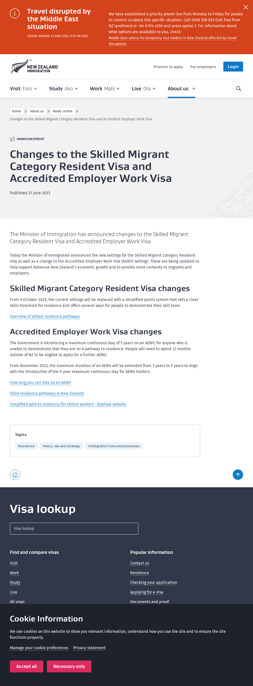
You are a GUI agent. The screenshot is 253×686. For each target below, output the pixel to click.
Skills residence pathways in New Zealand (47, 393)
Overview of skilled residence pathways (45, 316)
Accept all (26, 666)
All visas (17, 601)
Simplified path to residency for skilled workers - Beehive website (68, 404)
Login (233, 66)
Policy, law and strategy (61, 446)
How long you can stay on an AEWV (40, 382)
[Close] (246, 7)
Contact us (139, 563)
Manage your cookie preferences (39, 647)
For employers (203, 66)
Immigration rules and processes (114, 446)
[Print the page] (15, 474)
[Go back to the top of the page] (238, 474)
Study (15, 582)
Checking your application (153, 582)
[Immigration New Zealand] (34, 66)
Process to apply (168, 66)
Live (13, 592)
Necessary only (69, 666)
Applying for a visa (146, 592)
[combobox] (74, 529)
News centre (63, 111)
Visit (14, 563)
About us (37, 111)
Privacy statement (89, 647)
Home (16, 111)
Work (14, 572)
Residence (26, 446)
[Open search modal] (238, 88)
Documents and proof (149, 601)
